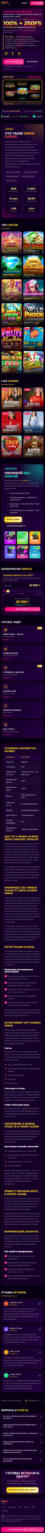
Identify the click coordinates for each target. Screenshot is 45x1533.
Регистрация (37, 3)
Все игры (5, 229)
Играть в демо (13, 519)
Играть (34, 1526)
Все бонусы (32, 62)
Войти (24, 3)
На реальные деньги (16, 526)
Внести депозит (22, 609)
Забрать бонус (12, 62)
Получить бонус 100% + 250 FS (22, 1490)
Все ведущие (7, 384)
